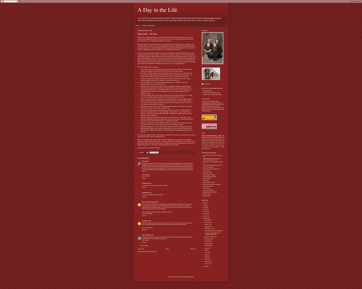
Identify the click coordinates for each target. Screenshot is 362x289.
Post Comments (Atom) (150, 251)
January (207, 263)
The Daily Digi (206, 171)
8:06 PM (144, 215)
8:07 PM (144, 178)
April (206, 257)
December (207, 220)
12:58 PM (144, 230)
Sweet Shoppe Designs (209, 174)
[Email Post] (147, 152)
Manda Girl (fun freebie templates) (212, 184)
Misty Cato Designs (208, 186)
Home (138, 25)
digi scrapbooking (209, 136)
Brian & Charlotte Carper (148, 202)
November (207, 222)
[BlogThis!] (152, 153)
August (207, 248)
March (206, 259)
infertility (212, 143)
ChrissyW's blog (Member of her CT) (212, 165)
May (206, 254)
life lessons (219, 139)
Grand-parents (208, 241)
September (208, 226)
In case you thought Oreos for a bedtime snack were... (212, 233)
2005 (204, 266)
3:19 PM (144, 242)
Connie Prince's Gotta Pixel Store (211, 92)
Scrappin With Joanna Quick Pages (216, 142)
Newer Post (141, 249)
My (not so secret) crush (211, 236)
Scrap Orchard (207, 178)
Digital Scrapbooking (148, 25)
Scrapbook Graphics (208, 190)
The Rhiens (145, 221)
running (205, 147)
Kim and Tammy (146, 235)
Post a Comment (144, 245)
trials (208, 148)
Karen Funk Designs (208, 167)
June (206, 252)
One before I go (208, 245)
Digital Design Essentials (209, 176)
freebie (217, 145)
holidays (210, 139)
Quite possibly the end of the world (213, 230)
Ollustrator (180, 277)
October (207, 224)
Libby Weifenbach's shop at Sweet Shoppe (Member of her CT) (212, 159)
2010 (204, 209)
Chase (143, 161)
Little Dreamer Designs (209, 182)
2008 (204, 213)
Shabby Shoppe (207, 194)
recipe (203, 142)
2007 (204, 216)
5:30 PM (144, 197)
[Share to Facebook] (156, 153)
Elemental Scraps (207, 172)
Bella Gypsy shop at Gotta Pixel (211, 169)
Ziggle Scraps (206, 196)
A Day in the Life (157, 9)
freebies (222, 145)
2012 (204, 205)
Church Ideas (219, 143)
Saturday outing (209, 238)
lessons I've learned (207, 140)
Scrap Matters (206, 188)
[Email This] (150, 153)
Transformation (214, 147)
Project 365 (204, 145)
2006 (204, 218)
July (206, 250)
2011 (204, 207)
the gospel (219, 140)
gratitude (216, 137)
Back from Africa (209, 243)
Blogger (192, 277)
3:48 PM (144, 187)
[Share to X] (154, 153)
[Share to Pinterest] (158, 153)
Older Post (193, 249)
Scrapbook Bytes (207, 91)
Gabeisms (206, 143)
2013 (204, 202)
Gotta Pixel (206, 180)
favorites (211, 145)
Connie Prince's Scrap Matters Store (212, 94)
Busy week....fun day (210, 228)
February (207, 261)
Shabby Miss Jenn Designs (210, 192)
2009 (204, 211)
